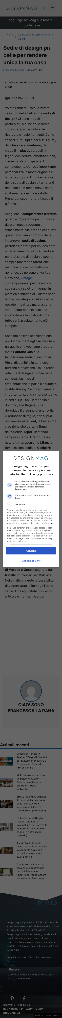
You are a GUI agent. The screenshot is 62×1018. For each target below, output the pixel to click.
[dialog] (31, 509)
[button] (31, 504)
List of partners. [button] (47, 523)
